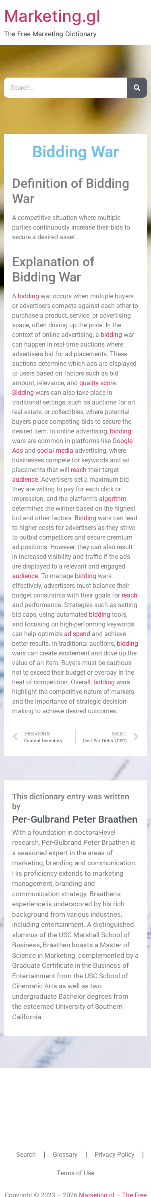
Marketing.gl (52, 16)
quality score (97, 383)
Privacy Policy (114, 1154)
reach (79, 470)
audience (25, 479)
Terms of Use (75, 1173)
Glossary (65, 1154)
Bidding (23, 392)
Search (26, 1154)
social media (55, 450)
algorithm (112, 499)
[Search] (137, 88)
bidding (28, 296)
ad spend (77, 634)
